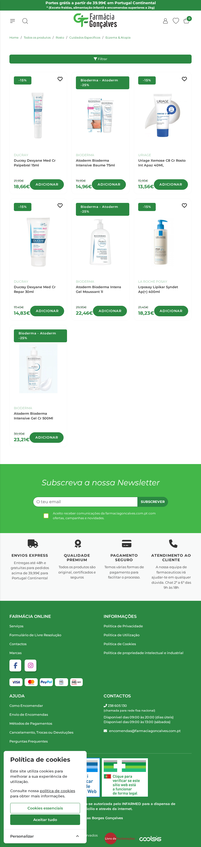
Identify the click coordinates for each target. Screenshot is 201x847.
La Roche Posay (152, 281)
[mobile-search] (25, 21)
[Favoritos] (176, 21)
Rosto (60, 37)
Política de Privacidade (123, 626)
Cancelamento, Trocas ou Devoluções (41, 732)
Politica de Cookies (120, 644)
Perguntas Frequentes (28, 741)
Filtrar (102, 59)
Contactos (17, 644)
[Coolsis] (150, 838)
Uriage (144, 155)
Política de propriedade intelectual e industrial (143, 653)
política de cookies (57, 790)
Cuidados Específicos (84, 37)
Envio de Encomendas (28, 715)
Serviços (16, 626)
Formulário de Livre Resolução (35, 635)
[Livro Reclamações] (119, 838)
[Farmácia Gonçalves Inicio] (95, 21)
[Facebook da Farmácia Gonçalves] (15, 665)
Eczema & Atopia (118, 37)
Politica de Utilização (121, 635)
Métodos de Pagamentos (30, 723)
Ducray (21, 155)
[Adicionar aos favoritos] (60, 79)
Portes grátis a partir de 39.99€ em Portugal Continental (101, 5)
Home (14, 37)
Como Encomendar (26, 706)
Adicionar (47, 184)
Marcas (15, 653)
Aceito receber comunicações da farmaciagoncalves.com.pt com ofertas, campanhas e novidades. (104, 515)
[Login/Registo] (165, 21)
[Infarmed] (124, 777)
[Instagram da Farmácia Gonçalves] (30, 665)
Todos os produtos (37, 37)
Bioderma (85, 155)
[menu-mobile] (12, 21)
